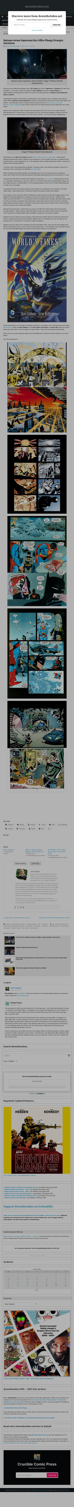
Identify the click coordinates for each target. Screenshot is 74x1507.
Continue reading (37, 30)
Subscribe (56, 25)
